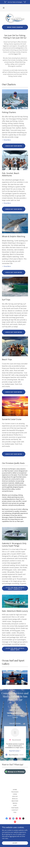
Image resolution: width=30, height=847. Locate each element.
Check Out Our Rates (13, 146)
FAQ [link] (15, 812)
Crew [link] (15, 794)
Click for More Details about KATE (15, 649)
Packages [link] (15, 792)
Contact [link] (15, 810)
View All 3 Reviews (15, 723)
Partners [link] (15, 808)
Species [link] (15, 796)
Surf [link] (15, 805)
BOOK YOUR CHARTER (15, 27)
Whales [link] (15, 798)
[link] (15, 18)
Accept (15, 843)
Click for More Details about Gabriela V (15, 588)
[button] (3, 8)
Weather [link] (15, 801)
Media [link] (15, 803)
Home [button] (15, 789)
